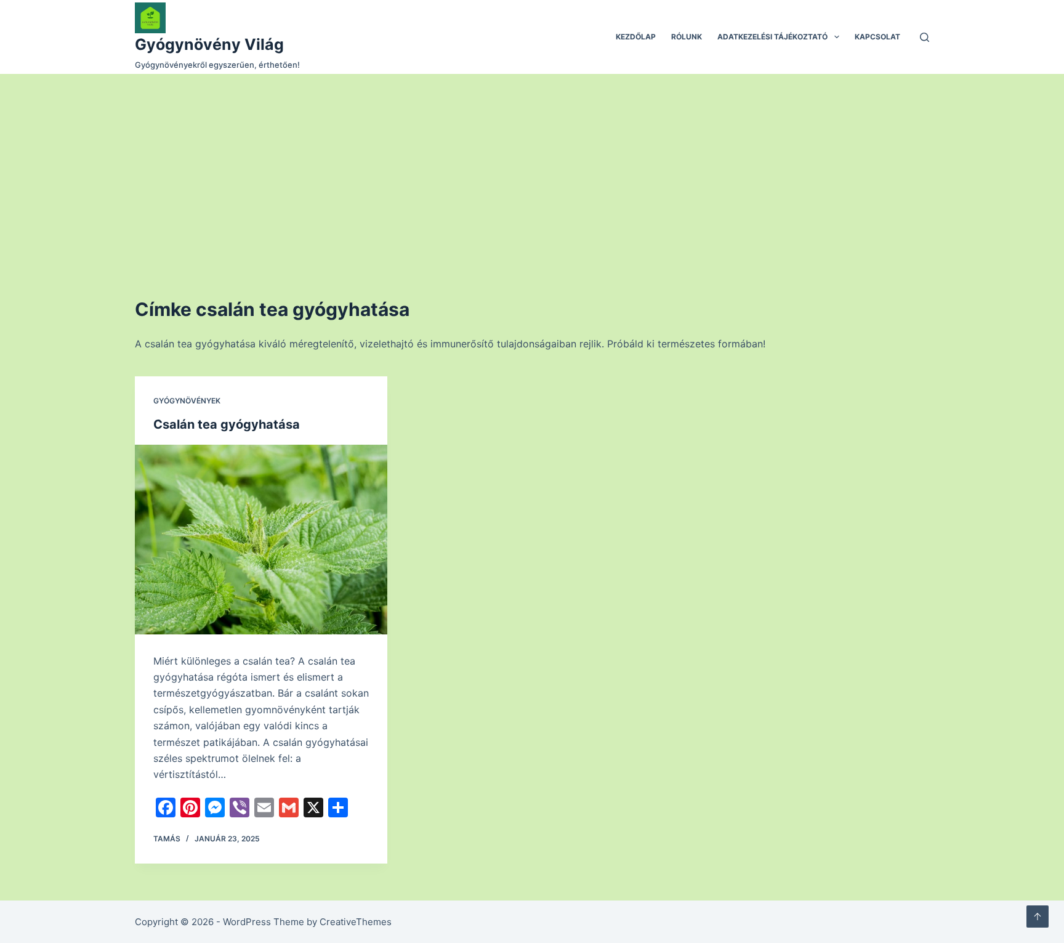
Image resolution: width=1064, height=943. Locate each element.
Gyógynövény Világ (209, 44)
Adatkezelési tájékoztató (772, 36)
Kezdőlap (636, 36)
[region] (532, 906)
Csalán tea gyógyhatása (226, 424)
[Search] (924, 37)
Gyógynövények (186, 400)
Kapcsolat (877, 36)
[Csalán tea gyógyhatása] (261, 539)
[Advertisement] (532, 166)
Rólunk (686, 36)
